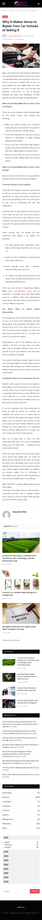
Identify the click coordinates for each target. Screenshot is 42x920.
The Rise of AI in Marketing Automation (17, 768)
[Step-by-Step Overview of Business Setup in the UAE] (8, 691)
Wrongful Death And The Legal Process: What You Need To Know (19, 628)
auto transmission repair (20, 291)
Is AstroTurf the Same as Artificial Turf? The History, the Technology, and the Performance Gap (19, 558)
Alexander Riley (16, 36)
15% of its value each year (25, 327)
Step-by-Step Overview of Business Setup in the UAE (26, 689)
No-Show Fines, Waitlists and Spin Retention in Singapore (27, 701)
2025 (6, 851)
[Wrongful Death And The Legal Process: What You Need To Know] (21, 613)
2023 (6, 860)
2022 (6, 864)
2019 (6, 877)
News (5, 17)
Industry (5, 815)
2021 (6, 869)
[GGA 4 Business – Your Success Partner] (21, 4)
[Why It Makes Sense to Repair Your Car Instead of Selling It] (21, 56)
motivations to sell (20, 92)
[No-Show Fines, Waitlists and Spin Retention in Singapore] (8, 703)
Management (7, 819)
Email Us (21, 907)
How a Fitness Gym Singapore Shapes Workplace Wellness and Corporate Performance (17, 754)
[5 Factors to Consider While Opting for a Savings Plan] (21, 579)
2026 (6, 837)
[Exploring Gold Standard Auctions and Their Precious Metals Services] (8, 677)
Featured (6, 810)
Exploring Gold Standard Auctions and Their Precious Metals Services (27, 676)
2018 (6, 881)
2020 (6, 873)
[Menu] (3, 3)
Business (6, 797)
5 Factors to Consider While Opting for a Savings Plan (19, 594)
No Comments (9, 39)
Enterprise (6, 806)
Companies (6, 802)
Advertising (6, 793)
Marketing (6, 824)
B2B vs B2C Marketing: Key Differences (17, 774)
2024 (6, 856)
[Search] (38, 3)
